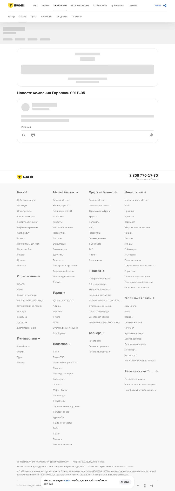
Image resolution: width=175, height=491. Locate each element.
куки (67, 480)
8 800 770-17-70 (143, 175)
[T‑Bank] (16, 5)
